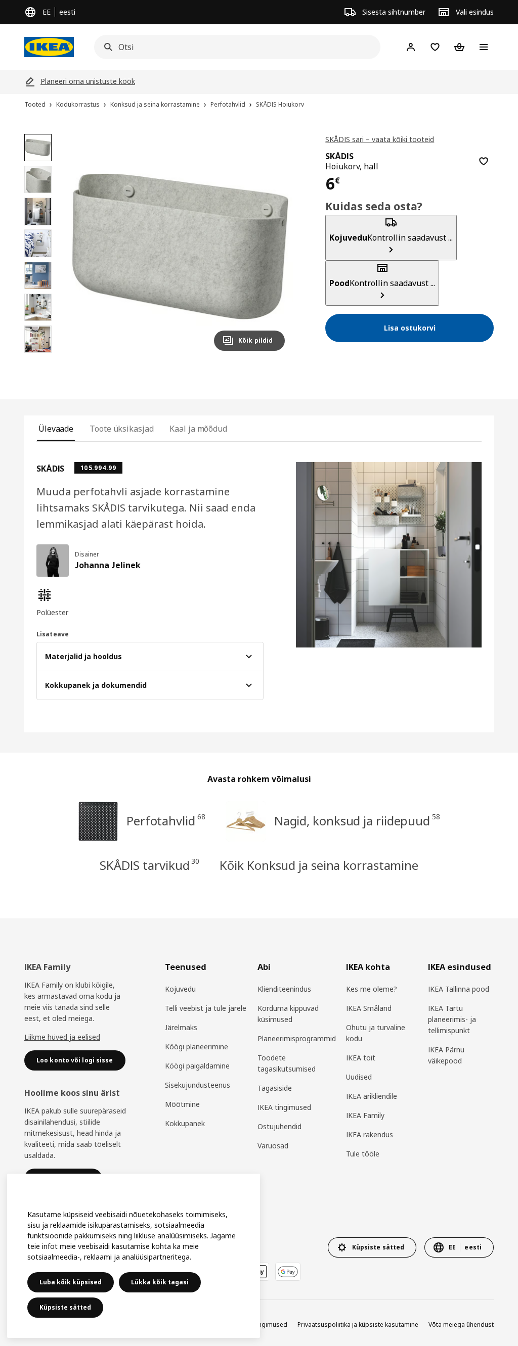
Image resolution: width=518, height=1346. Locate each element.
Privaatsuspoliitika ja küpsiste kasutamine (357, 1324)
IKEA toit (360, 1057)
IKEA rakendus (369, 1134)
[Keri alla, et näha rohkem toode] (38, 358)
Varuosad (272, 1145)
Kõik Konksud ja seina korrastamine (319, 865)
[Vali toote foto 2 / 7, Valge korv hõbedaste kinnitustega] (38, 179)
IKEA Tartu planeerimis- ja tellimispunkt (452, 1019)
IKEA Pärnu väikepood (446, 1055)
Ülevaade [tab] (55, 428)
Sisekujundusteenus (197, 1085)
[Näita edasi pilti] (273, 246)
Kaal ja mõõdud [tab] (198, 428)
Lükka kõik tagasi (160, 1282)
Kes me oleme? (371, 989)
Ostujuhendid (279, 1126)
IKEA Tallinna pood (458, 989)
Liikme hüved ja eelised (62, 1037)
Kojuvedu (180, 989)
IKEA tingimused (284, 1107)
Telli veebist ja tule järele (205, 1008)
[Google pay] (287, 1272)
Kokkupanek (185, 1123)
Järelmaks (181, 1027)
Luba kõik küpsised (70, 1282)
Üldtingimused (265, 1324)
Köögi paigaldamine (197, 1066)
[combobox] (234, 47)
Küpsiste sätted (65, 1307)
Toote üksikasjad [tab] (121, 428)
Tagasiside (274, 1088)
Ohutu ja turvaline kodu (375, 1033)
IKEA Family (365, 1115)
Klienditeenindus (284, 989)
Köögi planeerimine (196, 1046)
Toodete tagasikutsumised (286, 1063)
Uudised (359, 1077)
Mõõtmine (182, 1104)
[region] (180, 246)
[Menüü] (483, 47)
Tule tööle (362, 1153)
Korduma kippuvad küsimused (288, 1013)
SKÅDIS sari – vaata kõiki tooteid (379, 139)
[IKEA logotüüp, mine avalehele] (49, 47)
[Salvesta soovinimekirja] (483, 161)
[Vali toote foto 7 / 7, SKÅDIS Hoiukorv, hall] (38, 339)
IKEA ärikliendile (371, 1096)
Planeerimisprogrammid (296, 1038)
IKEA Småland (369, 1008)
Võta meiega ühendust (461, 1324)
